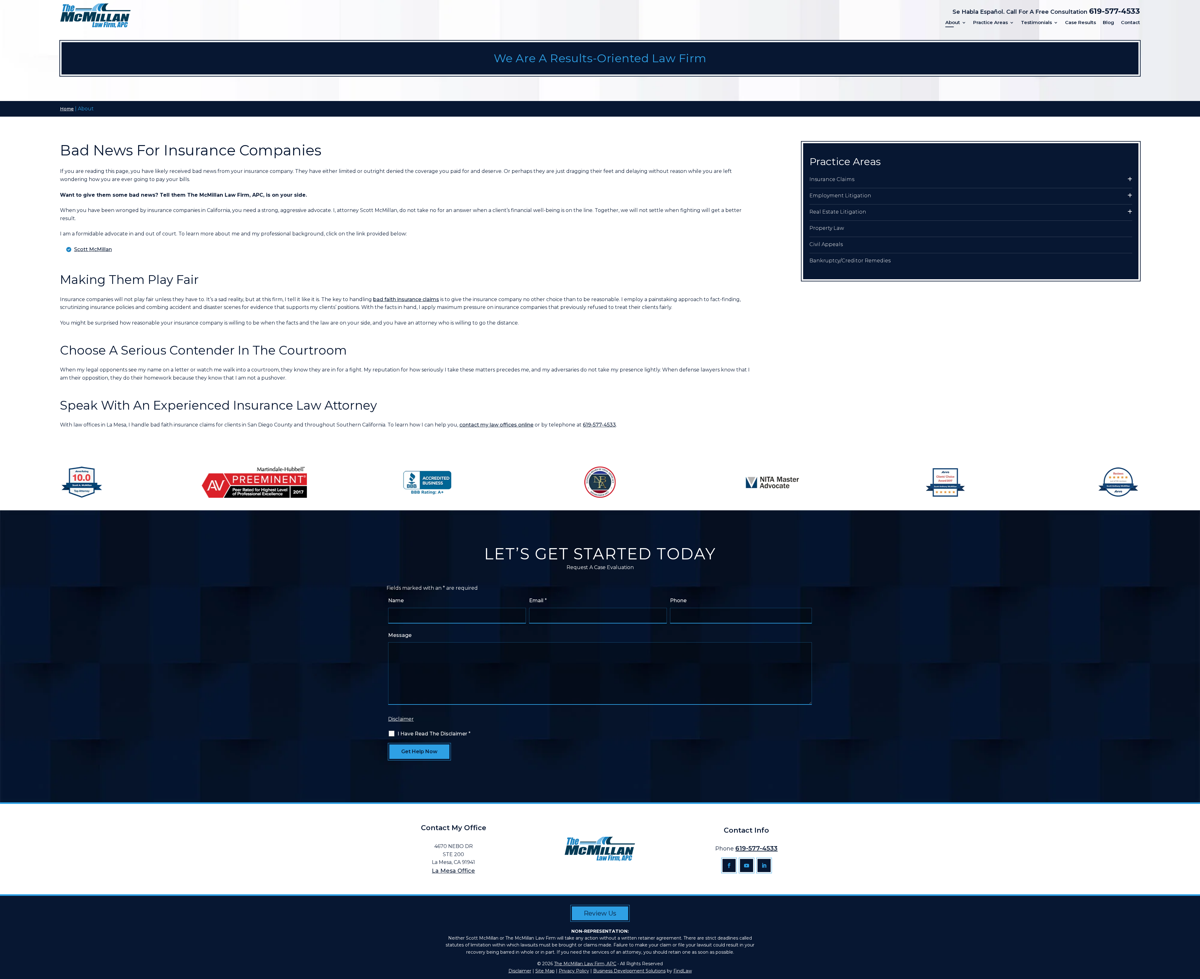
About (952, 22)
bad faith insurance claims (406, 299)
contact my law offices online (496, 425)
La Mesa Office (453, 870)
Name (396, 600)
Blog (1108, 22)
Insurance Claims (831, 179)
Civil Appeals (826, 244)
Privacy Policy (574, 971)
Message (400, 635)
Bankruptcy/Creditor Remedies (850, 261)
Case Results (1080, 22)
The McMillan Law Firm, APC (585, 963)
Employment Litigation (840, 196)
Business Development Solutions (629, 971)
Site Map (545, 971)
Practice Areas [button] (990, 22)
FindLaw (682, 971)
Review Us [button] (600, 913)
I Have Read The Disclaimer (434, 734)
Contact (1130, 22)
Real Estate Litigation (837, 212)
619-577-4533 (1114, 11)
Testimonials (1036, 22)
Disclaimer (401, 719)
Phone (678, 600)
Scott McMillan (93, 249)
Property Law (826, 228)
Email (538, 600)
